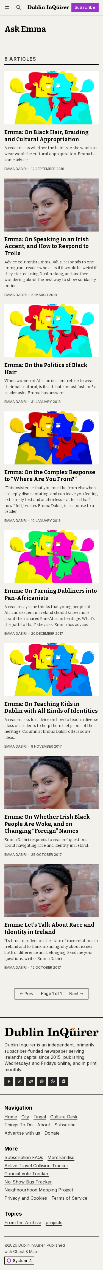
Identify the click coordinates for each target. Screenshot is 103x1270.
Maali (33, 1251)
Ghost (18, 1251)
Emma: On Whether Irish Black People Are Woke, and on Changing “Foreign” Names (47, 824)
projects (54, 1222)
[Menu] (8, 7)
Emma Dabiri (15, 169)
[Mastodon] (63, 1081)
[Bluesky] (30, 1081)
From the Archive (22, 1222)
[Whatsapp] (52, 1081)
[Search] (18, 7)
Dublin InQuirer (31, 1245)
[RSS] (19, 1081)
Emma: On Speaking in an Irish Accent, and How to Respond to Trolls (46, 246)
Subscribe (85, 7)
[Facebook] (8, 1081)
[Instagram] (41, 1081)
